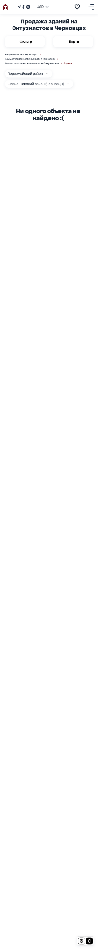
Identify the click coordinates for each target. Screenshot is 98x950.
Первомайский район (25, 73)
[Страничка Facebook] (23, 7)
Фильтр (26, 41)
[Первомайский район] (47, 74)
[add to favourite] (77, 7)
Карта (74, 41)
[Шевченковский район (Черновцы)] (68, 84)
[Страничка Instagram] (27, 7)
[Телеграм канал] (19, 7)
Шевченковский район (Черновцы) (36, 84)
